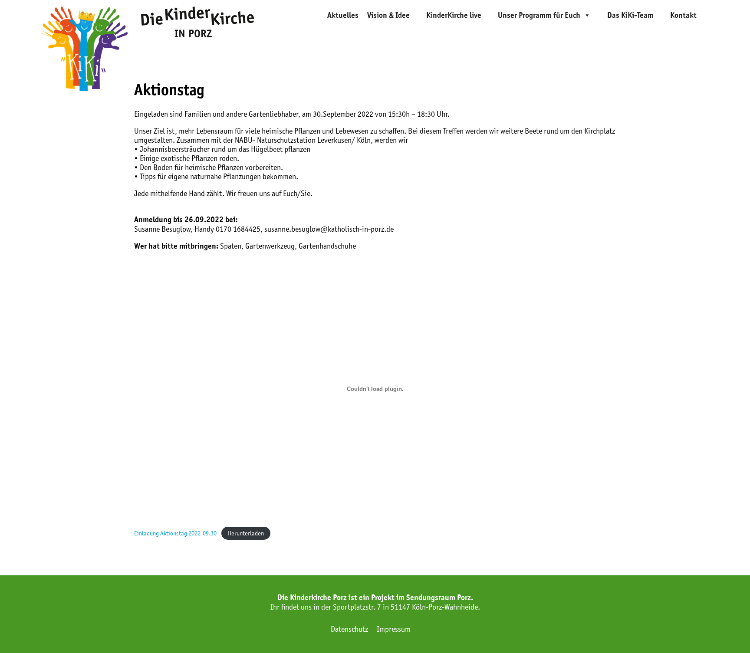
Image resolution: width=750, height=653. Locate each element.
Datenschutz (349, 628)
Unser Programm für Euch (539, 15)
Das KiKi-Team (630, 15)
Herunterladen (245, 533)
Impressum (394, 628)
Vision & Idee (388, 15)
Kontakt (683, 15)
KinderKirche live (453, 15)
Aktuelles (343, 15)
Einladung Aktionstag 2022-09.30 (175, 533)
